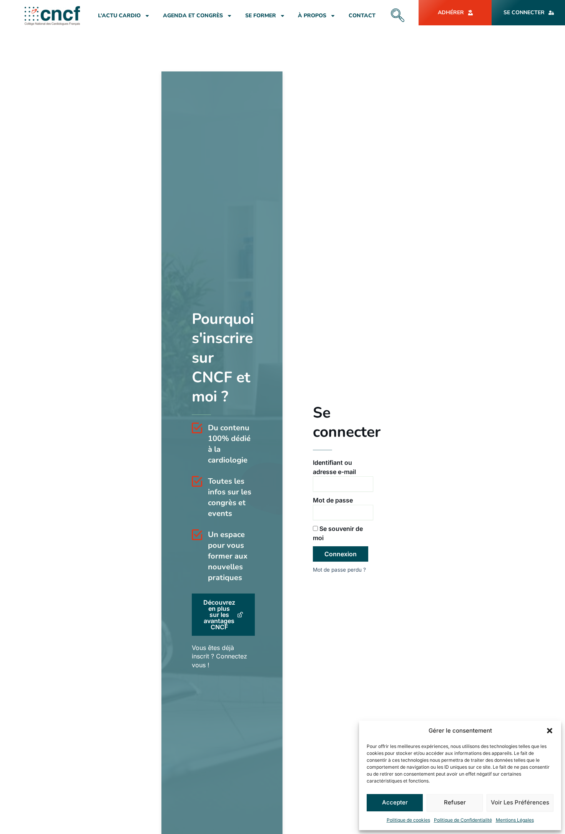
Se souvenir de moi (338, 533)
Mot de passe (333, 500)
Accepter (395, 802)
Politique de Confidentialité (463, 820)
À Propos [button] (312, 15)
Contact (362, 15)
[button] (549, 731)
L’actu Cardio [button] (119, 15)
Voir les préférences (520, 802)
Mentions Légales (515, 820)
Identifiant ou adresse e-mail (334, 467)
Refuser (455, 802)
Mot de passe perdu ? (339, 570)
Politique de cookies (408, 820)
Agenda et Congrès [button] (193, 15)
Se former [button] (260, 15)
